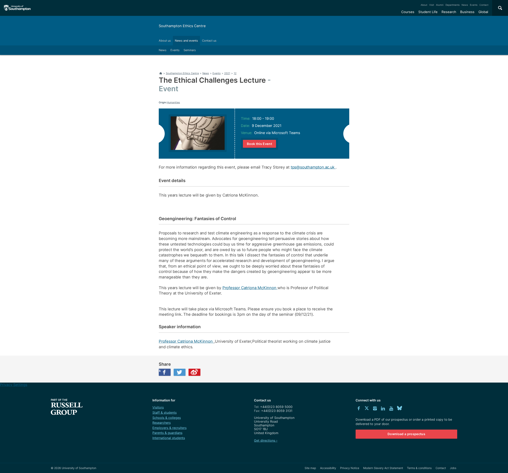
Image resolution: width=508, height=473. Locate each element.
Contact (483, 5)
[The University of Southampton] (17, 8)
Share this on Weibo (194, 372)
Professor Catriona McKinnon (249, 287)
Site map (310, 468)
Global (483, 12)
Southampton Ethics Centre (182, 26)
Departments (452, 5)
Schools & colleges (166, 418)
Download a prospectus (406, 434)
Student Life (428, 12)
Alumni (440, 5)
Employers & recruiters (169, 428)
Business (467, 12)
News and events (186, 40)
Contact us (209, 40)
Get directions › (265, 440)
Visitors (158, 407)
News (465, 5)
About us (165, 40)
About (424, 5)
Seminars (190, 50)
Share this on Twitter (180, 372)
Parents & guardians (167, 433)
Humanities (173, 102)
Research (449, 12)
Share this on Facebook (160, 371)
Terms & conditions (419, 468)
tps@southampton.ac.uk (313, 167)
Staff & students (164, 412)
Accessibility (328, 468)
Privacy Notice (349, 468)
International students (168, 438)
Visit (431, 5)
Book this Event (259, 144)
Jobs (453, 468)
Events (473, 5)
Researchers (161, 423)
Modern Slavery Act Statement (383, 468)
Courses (407, 12)
